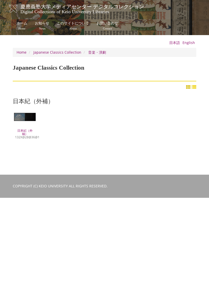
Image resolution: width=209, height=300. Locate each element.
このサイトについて (73, 25)
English (188, 42)
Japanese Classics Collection (57, 52)
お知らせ (42, 25)
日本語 (174, 42)
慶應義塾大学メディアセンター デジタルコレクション (82, 8)
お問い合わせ (107, 25)
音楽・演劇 (97, 52)
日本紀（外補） (25, 133)
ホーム (22, 25)
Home (22, 52)
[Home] (18, 8)
